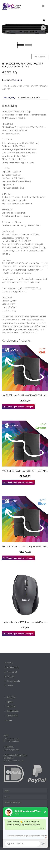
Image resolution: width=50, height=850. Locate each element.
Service (9, 720)
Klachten (10, 686)
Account (10, 663)
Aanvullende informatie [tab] (29, 97)
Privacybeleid (12, 672)
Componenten (12, 716)
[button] (44, 20)
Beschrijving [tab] (9, 97)
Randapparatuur (13, 711)
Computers (17, 80)
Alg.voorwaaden (13, 667)
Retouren (10, 677)
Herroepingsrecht (13, 681)
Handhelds (11, 697)
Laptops (9, 702)
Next (43, 27)
